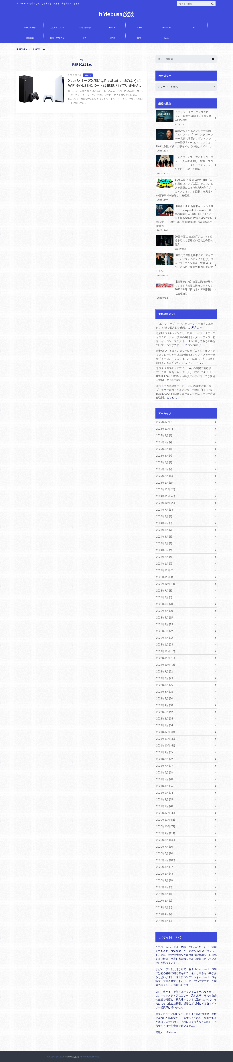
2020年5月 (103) (165, 860)
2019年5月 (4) (164, 907)
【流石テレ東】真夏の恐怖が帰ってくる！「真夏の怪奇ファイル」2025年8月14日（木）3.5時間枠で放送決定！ (185, 289)
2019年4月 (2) (164, 914)
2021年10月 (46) (165, 745)
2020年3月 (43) (164, 873)
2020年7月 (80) (164, 846)
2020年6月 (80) (164, 853)
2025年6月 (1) (164, 448)
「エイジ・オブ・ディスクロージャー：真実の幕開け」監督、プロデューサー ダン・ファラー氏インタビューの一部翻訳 (185, 164)
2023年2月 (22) (164, 637)
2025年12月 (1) (164, 421)
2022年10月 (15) (165, 664)
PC (84, 38)
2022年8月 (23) (164, 678)
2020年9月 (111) (165, 833)
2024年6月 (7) (164, 529)
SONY (139, 27)
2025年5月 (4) (164, 455)
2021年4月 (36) (164, 785)
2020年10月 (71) (165, 826)
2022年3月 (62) (164, 711)
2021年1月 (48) (164, 806)
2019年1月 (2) (164, 920)
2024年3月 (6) (164, 550)
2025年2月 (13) (164, 475)
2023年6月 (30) (164, 610)
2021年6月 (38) (164, 772)
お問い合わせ (85, 27)
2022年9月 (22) (164, 671)
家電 (139, 38)
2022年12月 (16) (165, 651)
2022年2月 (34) (164, 718)
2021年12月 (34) (165, 732)
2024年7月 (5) (164, 523)
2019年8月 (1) (164, 893)
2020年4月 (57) (164, 866)
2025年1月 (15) (164, 482)
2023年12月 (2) (164, 570)
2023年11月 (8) (164, 577)
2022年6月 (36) (164, 691)
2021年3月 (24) (164, 792)
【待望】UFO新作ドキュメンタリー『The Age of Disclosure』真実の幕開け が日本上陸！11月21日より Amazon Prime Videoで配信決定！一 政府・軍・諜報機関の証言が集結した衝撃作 (184, 218)
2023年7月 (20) (164, 604)
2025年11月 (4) (164, 428)
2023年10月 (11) (165, 583)
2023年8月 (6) (164, 597)
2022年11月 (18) (165, 658)
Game (112, 27)
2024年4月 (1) (164, 543)
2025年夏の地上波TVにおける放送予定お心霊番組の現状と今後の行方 (194, 242)
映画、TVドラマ (57, 38)
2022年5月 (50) (164, 698)
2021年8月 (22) (164, 758)
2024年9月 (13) (164, 509)
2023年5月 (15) (164, 617)
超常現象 (30, 38)
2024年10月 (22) (165, 502)
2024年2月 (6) (164, 556)
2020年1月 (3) (164, 887)
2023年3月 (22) (164, 631)
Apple (166, 38)
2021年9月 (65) (164, 752)
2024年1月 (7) (164, 563)
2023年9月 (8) (164, 590)
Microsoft (166, 27)
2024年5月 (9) (164, 536)
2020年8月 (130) (165, 839)
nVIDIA (112, 38)
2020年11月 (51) (165, 819)
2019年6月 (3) (164, 900)
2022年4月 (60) (164, 705)
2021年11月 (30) (165, 738)
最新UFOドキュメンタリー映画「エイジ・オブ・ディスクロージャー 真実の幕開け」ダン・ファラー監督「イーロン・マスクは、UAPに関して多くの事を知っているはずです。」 (184, 140)
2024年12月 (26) (165, 489)
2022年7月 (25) (164, 684)
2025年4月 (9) (164, 462)
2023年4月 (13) (164, 624)
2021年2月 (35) (164, 799)
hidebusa (193, 345)
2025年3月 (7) (164, 469)
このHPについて (57, 27)
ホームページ (30, 27)
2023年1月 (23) (164, 644)
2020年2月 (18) (164, 880)
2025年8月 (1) (164, 435)
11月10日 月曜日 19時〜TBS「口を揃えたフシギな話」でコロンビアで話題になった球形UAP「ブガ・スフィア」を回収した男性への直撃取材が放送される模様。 (184, 189)
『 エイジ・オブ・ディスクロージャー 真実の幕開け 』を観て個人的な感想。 (193, 117)
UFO (194, 27)
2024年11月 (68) (165, 496)
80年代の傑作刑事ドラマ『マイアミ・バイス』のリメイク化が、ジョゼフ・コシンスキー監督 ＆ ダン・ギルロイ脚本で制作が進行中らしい (184, 265)
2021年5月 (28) (164, 779)
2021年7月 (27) (164, 765)
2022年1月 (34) (164, 725)
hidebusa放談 (116, 14)
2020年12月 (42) (165, 812)
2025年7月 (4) (164, 442)
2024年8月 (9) (164, 516)
